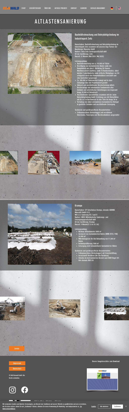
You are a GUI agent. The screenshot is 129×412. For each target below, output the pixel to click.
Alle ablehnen (104, 406)
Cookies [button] (93, 406)
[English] (120, 8)
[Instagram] (12, 389)
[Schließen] (125, 406)
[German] (112, 8)
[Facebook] (24, 389)
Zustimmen (117, 406)
